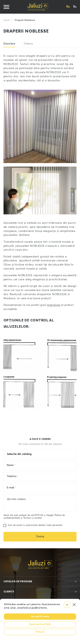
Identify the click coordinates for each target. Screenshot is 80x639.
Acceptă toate (40, 616)
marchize (54, 305)
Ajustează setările (40, 624)
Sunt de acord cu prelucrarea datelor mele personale (35, 525)
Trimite (40, 536)
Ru (75, 6)
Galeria (28, 43)
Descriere (9, 43)
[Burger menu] (6, 7)
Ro (68, 6)
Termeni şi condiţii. (33, 518)
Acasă (6, 20)
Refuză (40, 632)
